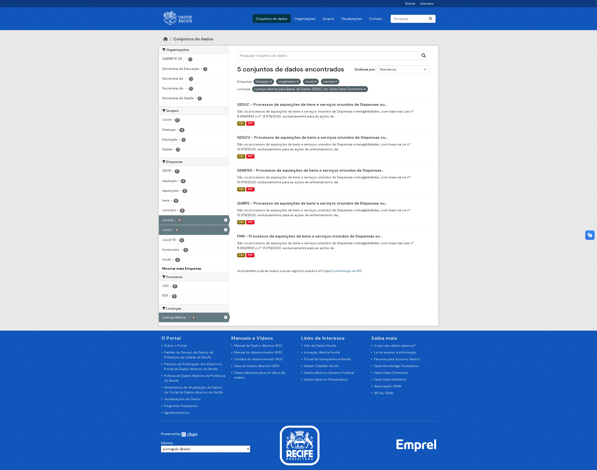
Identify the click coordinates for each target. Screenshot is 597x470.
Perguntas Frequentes (181, 406)
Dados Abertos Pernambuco (326, 379)
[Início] (165, 39)
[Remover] (271, 81)
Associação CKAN (387, 386)
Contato (426, 4)
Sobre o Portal (175, 345)
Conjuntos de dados (271, 19)
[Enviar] (430, 19)
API (320, 271)
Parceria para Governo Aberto (397, 359)
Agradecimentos (177, 412)
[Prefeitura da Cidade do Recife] (299, 445)
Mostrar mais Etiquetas (181, 268)
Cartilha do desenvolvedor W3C (258, 359)
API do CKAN (383, 393)
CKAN (189, 434)
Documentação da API (345, 271)
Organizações (305, 19)
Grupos (328, 19)
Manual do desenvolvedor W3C (258, 352)
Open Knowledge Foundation (396, 366)
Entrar (410, 4)
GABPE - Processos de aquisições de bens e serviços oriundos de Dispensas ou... (312, 203)
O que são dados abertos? (395, 345)
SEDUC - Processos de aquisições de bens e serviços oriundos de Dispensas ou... (312, 104)
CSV (241, 123)
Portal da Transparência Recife (327, 359)
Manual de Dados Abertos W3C (258, 345)
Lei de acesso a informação (395, 352)
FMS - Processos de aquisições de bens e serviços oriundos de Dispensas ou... (310, 236)
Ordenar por (364, 69)
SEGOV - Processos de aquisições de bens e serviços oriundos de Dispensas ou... (312, 137)
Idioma (166, 443)
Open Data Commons (391, 373)
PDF (250, 123)
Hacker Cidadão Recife (321, 366)
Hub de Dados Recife (320, 345)
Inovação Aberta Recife (322, 352)
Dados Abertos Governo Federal (329, 373)
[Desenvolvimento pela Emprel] (416, 445)
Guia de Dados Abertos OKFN (256, 366)
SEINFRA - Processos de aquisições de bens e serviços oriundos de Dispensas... (310, 170)
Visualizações (351, 19)
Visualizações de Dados (182, 399)
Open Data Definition (390, 379)
